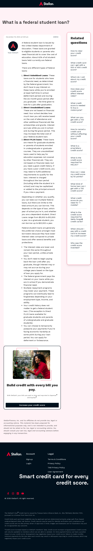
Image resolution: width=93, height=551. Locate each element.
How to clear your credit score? (76, 53)
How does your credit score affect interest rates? (78, 92)
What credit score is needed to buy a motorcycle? (78, 106)
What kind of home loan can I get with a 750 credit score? (78, 187)
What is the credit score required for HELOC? (76, 161)
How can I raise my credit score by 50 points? (78, 174)
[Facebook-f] (8, 493)
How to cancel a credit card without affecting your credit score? (79, 134)
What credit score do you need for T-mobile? (77, 201)
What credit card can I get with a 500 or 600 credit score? (79, 66)
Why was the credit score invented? (76, 245)
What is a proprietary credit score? (77, 148)
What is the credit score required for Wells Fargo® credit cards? (77, 217)
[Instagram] (13, 493)
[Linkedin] (18, 493)
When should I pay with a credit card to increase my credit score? (78, 232)
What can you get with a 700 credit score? (77, 119)
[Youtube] (22, 493)
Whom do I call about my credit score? (78, 79)
